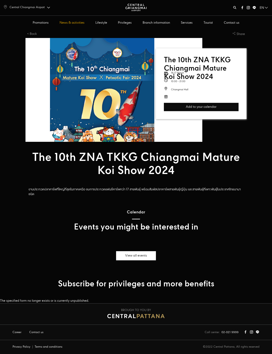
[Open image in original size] (136, 7)
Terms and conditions (48, 347)
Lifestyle (101, 22)
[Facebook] (242, 8)
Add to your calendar (201, 107)
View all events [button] (136, 255)
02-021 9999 (230, 332)
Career (17, 332)
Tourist (208, 22)
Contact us (231, 22)
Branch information (156, 22)
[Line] (254, 8)
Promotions (41, 22)
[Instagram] (248, 8)
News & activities (72, 22)
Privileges (125, 22)
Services (187, 22)
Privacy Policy (21, 347)
